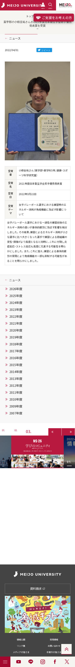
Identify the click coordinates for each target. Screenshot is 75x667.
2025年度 (15, 295)
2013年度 (15, 378)
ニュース (15, 38)
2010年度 (15, 399)
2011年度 (15, 392)
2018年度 (15, 344)
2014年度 (15, 371)
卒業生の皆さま (54, 652)
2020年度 (15, 330)
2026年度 (15, 289)
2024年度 (15, 302)
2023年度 (15, 309)
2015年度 (15, 364)
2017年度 (15, 351)
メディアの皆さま (21, 652)
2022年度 (15, 316)
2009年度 (15, 406)
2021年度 (15, 323)
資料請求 (36, 588)
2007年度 (15, 413)
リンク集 (21, 645)
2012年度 (15, 385)
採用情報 (54, 639)
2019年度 (15, 337)
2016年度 (15, 358)
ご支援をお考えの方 (56, 17)
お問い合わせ (54, 645)
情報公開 (21, 639)
